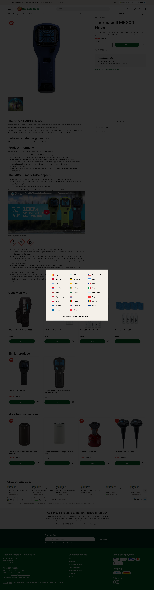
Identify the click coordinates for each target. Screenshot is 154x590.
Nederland (77, 297)
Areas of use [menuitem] (56, 14)
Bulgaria (76, 275)
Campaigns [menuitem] (68, 14)
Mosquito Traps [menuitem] (13, 14)
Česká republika (97, 275)
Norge (94, 297)
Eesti (93, 279)
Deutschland (77, 279)
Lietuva (76, 292)
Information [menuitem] (84, 14)
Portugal (76, 301)
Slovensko (77, 305)
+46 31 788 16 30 (119, 14)
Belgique (58, 275)
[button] (11, 9)
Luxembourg (96, 292)
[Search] (107, 9)
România (94, 301)
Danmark (58, 279)
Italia (93, 288)
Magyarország (59, 297)
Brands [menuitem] (76, 14)
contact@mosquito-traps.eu (137, 14)
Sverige (57, 310)
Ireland (76, 288)
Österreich (77, 310)
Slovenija (58, 305)
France (94, 283)
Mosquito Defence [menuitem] (29, 14)
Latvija (57, 292)
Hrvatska (58, 288)
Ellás (56, 283)
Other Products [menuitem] (43, 14)
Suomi (94, 305)
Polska (57, 301)
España (76, 283)
